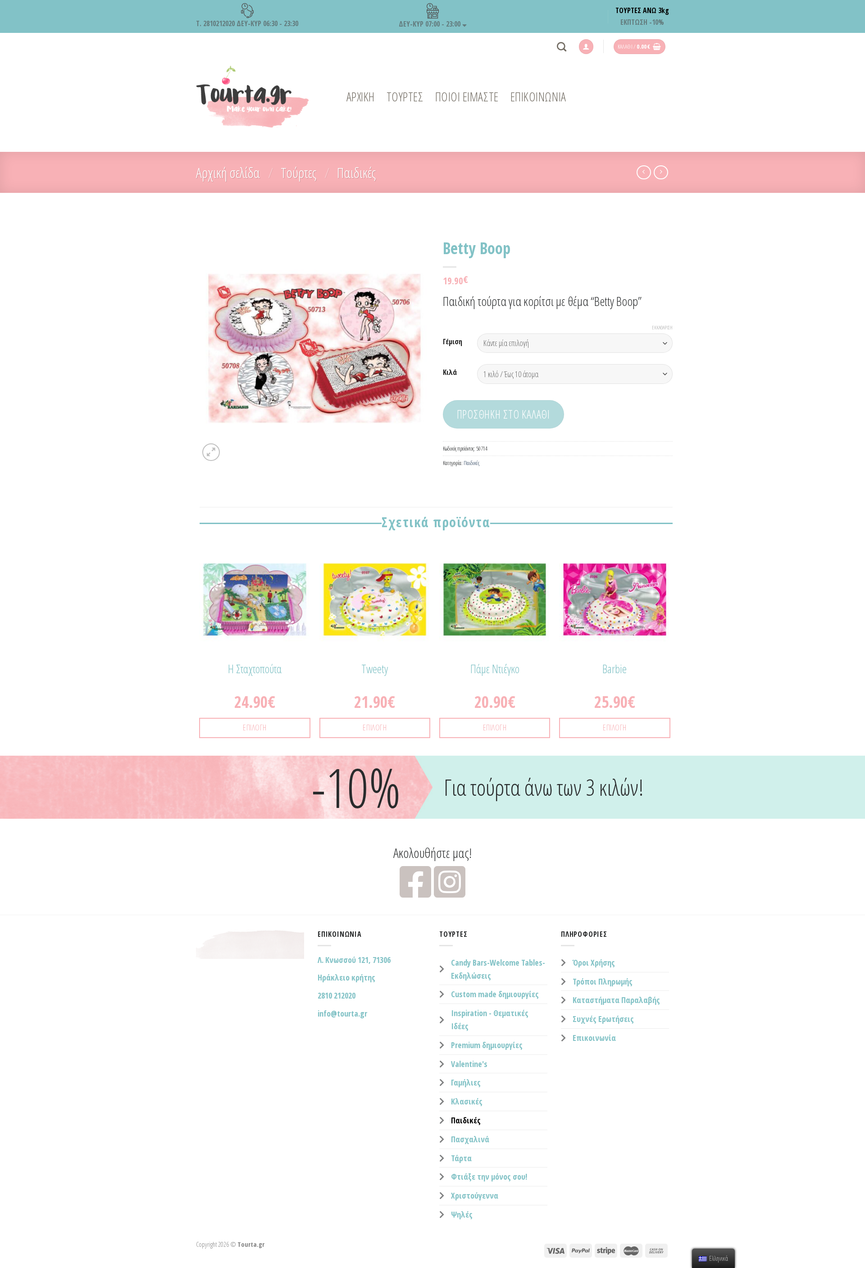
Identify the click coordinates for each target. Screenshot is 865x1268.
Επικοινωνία (594, 1037)
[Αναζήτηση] (561, 46)
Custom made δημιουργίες (495, 994)
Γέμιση (452, 342)
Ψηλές (462, 1214)
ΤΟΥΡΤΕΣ (405, 96)
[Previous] (200, 649)
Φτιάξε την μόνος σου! (489, 1176)
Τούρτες (298, 172)
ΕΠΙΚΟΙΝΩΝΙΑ (538, 96)
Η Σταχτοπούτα (255, 669)
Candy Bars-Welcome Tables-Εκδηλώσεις (498, 969)
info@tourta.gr (342, 1013)
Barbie (614, 669)
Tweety (374, 669)
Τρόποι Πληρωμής (603, 981)
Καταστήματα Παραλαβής (616, 999)
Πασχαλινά (470, 1139)
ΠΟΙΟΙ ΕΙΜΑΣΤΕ (467, 96)
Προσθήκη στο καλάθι (503, 414)
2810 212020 (336, 995)
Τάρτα (461, 1158)
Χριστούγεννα (474, 1195)
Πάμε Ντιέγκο (494, 669)
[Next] (670, 649)
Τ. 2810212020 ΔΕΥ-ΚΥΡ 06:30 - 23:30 (247, 23)
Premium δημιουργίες (487, 1045)
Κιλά (450, 372)
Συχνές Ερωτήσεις (603, 1018)
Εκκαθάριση (662, 327)
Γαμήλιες (466, 1082)
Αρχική (360, 96)
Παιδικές (356, 172)
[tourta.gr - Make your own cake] (252, 97)
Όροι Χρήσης (594, 962)
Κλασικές (467, 1101)
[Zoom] (211, 452)
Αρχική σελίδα (228, 172)
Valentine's (469, 1063)
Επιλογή (255, 727)
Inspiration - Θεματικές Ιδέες (489, 1019)
